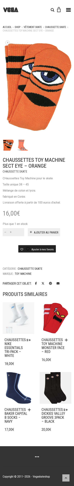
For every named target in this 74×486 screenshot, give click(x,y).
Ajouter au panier (46, 232)
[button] (67, 340)
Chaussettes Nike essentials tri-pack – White (15, 348)
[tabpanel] (8, 145)
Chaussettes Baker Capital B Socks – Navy (15, 415)
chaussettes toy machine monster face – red (52, 346)
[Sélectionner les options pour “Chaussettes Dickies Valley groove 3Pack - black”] (67, 409)
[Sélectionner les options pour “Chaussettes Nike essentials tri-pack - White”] (30, 340)
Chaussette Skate (55, 27)
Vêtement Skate (33, 27)
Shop (17, 27)
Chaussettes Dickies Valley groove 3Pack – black (53, 415)
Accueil (7, 27)
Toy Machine (23, 273)
